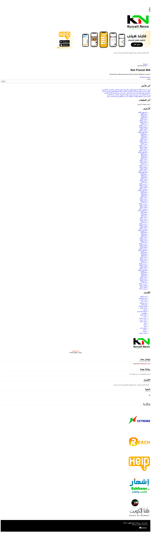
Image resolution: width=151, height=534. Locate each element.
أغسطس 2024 (142, 152)
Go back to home (145, 77)
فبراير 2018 (143, 280)
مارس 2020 (143, 239)
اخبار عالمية (143, 308)
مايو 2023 (144, 177)
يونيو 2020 (144, 234)
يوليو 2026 (144, 114)
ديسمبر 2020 (143, 224)
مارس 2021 (143, 219)
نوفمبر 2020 (143, 225)
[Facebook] (75, 6)
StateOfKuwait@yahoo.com (141, 363)
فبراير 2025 (143, 142)
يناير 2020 (144, 242)
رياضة (135, 53)
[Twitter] (75, 8)
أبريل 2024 (143, 159)
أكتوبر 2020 (143, 227)
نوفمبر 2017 (143, 285)
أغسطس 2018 (142, 270)
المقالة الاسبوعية (142, 311)
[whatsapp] (75, 11)
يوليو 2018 (144, 272)
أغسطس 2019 (142, 250)
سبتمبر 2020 (143, 229)
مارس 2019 (143, 259)
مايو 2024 (144, 157)
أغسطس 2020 (142, 230)
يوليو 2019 (144, 252)
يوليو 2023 (144, 174)
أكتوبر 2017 (143, 287)
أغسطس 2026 (142, 112)
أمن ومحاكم (143, 303)
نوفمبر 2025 (143, 127)
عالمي (145, 324)
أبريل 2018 (143, 277)
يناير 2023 (144, 182)
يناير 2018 (144, 282)
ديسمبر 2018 (143, 264)
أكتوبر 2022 (143, 187)
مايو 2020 (144, 235)
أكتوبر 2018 (143, 267)
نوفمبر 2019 (143, 245)
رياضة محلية (143, 321)
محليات (145, 329)
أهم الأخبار (144, 304)
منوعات (115, 53)
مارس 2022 (143, 199)
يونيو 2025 (144, 135)
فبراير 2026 (143, 122)
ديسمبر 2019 (143, 244)
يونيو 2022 (144, 194)
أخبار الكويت (143, 300)
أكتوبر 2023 (143, 169)
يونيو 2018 (144, 274)
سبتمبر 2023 (143, 170)
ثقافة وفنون (125, 53)
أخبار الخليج (143, 296)
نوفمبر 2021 (143, 205)
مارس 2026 (143, 120)
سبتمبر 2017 (143, 289)
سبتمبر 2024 (143, 150)
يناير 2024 (144, 164)
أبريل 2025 (143, 139)
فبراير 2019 (143, 260)
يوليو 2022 (144, 192)
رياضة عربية (143, 319)
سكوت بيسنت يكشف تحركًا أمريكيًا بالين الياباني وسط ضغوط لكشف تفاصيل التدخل (126, 91)
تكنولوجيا (130, 53)
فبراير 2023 (143, 180)
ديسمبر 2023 (143, 165)
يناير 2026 (144, 124)
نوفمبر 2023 (143, 167)
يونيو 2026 (144, 115)
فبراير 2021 (143, 220)
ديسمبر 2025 (143, 125)
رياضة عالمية (143, 318)
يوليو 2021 (144, 212)
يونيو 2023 (144, 175)
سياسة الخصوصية (145, 374)
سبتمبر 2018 (143, 269)
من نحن (138, 374)
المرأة (119, 53)
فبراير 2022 (143, 200)
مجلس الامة (143, 328)
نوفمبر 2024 (143, 147)
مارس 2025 (143, 140)
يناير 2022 (144, 202)
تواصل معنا (132, 374)
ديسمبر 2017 (143, 284)
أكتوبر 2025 (143, 129)
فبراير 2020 (143, 240)
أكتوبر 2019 (143, 247)
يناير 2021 (144, 222)
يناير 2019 (144, 262)
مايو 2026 (144, 117)
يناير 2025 (144, 144)
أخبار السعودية (143, 298)
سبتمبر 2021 (143, 209)
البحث (148, 79)
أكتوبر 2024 (143, 149)
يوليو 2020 (144, 232)
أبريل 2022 (143, 197)
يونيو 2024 (144, 155)
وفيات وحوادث (142, 333)
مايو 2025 (144, 137)
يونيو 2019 (144, 254)
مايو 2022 (144, 195)
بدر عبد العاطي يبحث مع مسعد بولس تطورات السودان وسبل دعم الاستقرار (128, 94)
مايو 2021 (144, 215)
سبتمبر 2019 (143, 249)
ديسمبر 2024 (143, 145)
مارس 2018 (143, 279)
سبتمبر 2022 (143, 189)
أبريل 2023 (143, 179)
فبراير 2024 (143, 162)
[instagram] (75, 9)
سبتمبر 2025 (143, 130)
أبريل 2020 (143, 237)
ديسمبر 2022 (143, 184)
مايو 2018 (144, 275)
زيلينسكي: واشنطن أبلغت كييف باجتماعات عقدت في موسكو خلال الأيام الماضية (127, 93)
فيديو (145, 326)
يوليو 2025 (144, 134)
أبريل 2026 (143, 119)
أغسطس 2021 (142, 210)
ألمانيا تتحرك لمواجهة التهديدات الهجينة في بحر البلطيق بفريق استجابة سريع (128, 96)
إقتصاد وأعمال (141, 53)
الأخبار (147, 53)
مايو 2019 (144, 255)
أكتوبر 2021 (143, 207)
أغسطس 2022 (142, 190)
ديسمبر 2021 (143, 204)
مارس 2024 (143, 160)
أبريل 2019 (143, 257)
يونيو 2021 (144, 214)
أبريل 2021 (143, 217)
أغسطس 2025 (142, 132)
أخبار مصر (144, 301)
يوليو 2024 (144, 154)
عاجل (145, 323)
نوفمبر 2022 (143, 185)
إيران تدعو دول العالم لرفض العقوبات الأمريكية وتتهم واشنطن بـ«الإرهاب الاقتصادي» (126, 89)
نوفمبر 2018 (143, 265)
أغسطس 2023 (142, 172)
